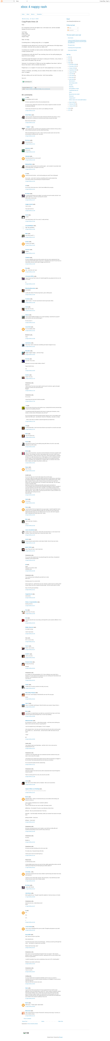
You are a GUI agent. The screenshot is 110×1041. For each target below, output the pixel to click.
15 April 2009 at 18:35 (30, 437)
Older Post (60, 1021)
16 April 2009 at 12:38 (30, 776)
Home (23, 14)
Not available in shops (74, 88)
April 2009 (71, 79)
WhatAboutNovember (30, 288)
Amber (27, 684)
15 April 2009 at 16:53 (30, 354)
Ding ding (71, 86)
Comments (71, 30)
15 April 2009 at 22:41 (30, 589)
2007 (69, 110)
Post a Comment (27, 1018)
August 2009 (72, 72)
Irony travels (70, 37)
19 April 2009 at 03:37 (30, 947)
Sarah (26, 215)
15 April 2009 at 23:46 (30, 613)
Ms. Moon (27, 193)
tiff (26, 564)
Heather (27, 375)
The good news (71, 45)
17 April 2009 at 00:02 (30, 867)
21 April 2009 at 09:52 (30, 1006)
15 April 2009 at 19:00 (30, 446)
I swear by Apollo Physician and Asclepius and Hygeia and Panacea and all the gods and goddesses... (77, 41)
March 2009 (72, 102)
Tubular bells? (72, 98)
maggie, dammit (29, 204)
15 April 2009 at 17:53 (30, 421)
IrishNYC (27, 654)
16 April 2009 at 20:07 (30, 822)
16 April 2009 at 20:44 (30, 842)
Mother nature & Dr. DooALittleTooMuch (77, 99)
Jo (25, 97)
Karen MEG (28, 934)
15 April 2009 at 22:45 (30, 597)
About (28, 14)
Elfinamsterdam (29, 720)
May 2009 (71, 77)
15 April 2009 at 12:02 (30, 110)
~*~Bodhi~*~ (28, 127)
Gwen (26, 988)
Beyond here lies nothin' (74, 94)
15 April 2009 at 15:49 (30, 294)
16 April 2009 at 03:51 (30, 657)
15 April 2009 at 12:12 (30, 144)
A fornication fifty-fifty (72, 50)
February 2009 (72, 104)
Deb (26, 618)
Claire (26, 507)
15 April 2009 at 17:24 (30, 390)
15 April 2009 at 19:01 (30, 462)
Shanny (27, 314)
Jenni (26, 307)
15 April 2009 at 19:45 (30, 515)
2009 (69, 62)
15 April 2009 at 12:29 (30, 169)
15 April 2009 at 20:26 (30, 525)
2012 (69, 57)
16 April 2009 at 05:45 (30, 688)
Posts (70, 27)
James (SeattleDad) (29, 530)
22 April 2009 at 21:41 (30, 1015)
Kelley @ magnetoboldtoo (31, 602)
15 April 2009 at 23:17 (30, 605)
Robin (26, 451)
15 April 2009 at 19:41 (30, 503)
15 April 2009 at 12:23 (30, 152)
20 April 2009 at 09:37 (30, 971)
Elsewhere (39, 14)
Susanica (27, 249)
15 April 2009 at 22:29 (30, 560)
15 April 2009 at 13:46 (30, 221)
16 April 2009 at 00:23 (30, 623)
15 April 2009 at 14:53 (30, 271)
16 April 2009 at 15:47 (30, 792)
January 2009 (72, 106)
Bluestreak (27, 1010)
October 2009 (72, 68)
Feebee (27, 241)
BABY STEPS (28, 547)
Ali (26, 185)
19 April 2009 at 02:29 (30, 930)
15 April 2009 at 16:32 (30, 330)
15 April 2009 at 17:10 (30, 378)
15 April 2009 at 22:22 (30, 551)
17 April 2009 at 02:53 (30, 881)
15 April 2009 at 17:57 (30, 429)
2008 (69, 108)
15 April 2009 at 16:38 (30, 338)
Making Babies (28, 164)
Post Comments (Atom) (33, 1023)
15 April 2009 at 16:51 (30, 346)
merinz (27, 539)
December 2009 (73, 64)
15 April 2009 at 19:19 (30, 470)
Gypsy (26, 467)
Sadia (26, 499)
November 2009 (73, 66)
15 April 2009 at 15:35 (30, 284)
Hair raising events (73, 83)
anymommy (28, 342)
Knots (70, 92)
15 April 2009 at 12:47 (30, 200)
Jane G (27, 703)
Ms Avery (27, 140)
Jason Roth (28, 327)
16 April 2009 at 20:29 (30, 831)
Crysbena (27, 298)
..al (26, 405)
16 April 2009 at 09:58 (30, 716)
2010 (69, 60)
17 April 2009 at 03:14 (30, 888)
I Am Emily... (28, 871)
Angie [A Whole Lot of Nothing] (32, 788)
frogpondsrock (28, 594)
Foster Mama (28, 114)
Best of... (33, 14)
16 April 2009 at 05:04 (30, 668)
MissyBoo (27, 350)
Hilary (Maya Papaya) (30, 692)
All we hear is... (72, 81)
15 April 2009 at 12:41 (30, 189)
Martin (26, 796)
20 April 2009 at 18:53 (30, 983)
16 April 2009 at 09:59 (30, 739)
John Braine (28, 893)
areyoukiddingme (29, 225)
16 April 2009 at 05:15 (30, 680)
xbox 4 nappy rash (34, 7)
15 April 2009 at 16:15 (30, 310)
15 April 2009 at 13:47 (30, 237)
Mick (26, 519)
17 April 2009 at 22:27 (30, 906)
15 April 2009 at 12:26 (30, 160)
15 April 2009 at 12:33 (30, 181)
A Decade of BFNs (29, 276)
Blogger (61, 1037)
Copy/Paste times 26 (73, 90)
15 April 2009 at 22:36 (30, 570)
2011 (69, 59)
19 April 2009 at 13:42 (30, 963)
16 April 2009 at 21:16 (30, 855)
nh (25, 173)
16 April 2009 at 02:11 (30, 641)
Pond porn (71, 96)
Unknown (27, 156)
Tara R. (27, 646)
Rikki (26, 233)
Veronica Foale (28, 662)
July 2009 (71, 73)
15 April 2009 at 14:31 (30, 253)
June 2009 (71, 75)
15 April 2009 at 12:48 (30, 210)
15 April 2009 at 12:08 (30, 136)
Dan (26, 610)
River (26, 711)
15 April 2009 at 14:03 (30, 245)
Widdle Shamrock (29, 627)
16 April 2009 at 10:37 (30, 748)
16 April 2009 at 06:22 (30, 699)
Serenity (27, 358)
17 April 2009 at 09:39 (30, 896)
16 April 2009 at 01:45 (30, 633)
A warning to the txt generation (74, 47)
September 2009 (73, 70)
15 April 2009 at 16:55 (30, 370)
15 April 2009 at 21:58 (30, 543)
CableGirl (27, 257)
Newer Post (24, 1021)
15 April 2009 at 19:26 (30, 495)
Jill (26, 425)
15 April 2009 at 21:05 (30, 535)
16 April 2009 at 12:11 (30, 764)
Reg (26, 268)
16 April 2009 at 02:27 (30, 649)
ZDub (26, 433)
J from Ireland (28, 926)
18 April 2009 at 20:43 (30, 922)
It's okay (71, 84)
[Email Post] (35, 87)
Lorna (26, 781)
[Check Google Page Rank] (26, 1033)
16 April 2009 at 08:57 (30, 707)
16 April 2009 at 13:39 (30, 784)
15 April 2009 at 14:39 (30, 264)
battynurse (27, 148)
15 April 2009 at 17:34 (30, 401)
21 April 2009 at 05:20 (30, 998)
